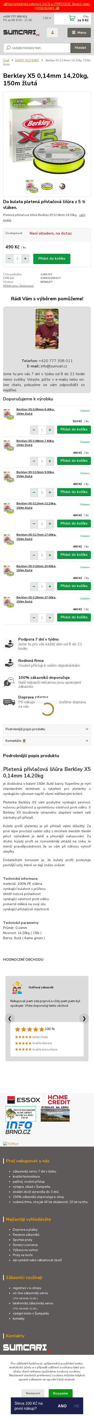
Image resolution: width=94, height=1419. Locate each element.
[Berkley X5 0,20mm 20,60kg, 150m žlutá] (8, 571)
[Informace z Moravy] (18, 1127)
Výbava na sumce (25, 1250)
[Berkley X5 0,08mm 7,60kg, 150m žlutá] (8, 445)
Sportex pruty (22, 1240)
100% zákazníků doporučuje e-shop (38, 1197)
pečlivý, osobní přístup (29, 1182)
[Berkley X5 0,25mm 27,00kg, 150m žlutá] (8, 602)
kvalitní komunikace (26, 1176)
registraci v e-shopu (27, 1288)
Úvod (6, 60)
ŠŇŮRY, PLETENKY (27, 60)
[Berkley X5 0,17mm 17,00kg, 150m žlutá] (8, 539)
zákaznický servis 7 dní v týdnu (34, 1171)
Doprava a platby (25, 1230)
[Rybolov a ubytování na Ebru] (55, 1113)
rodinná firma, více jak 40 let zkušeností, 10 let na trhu (50, 1202)
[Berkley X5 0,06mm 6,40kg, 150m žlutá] (8, 414)
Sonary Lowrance (25, 1245)
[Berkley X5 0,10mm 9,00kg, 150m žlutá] (8, 477)
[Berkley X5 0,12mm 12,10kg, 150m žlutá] (8, 508)
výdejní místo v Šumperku (31, 1313)
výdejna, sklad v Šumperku (31, 1187)
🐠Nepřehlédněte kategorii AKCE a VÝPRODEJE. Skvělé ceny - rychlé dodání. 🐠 (47, 6)
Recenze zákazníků (26, 1235)
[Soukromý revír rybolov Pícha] (20, 1113)
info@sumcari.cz (53, 366)
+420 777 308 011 (15, 16)
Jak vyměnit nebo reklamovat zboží (37, 1260)
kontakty (19, 1318)
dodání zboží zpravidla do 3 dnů (36, 1192)
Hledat (80, 47)
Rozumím (60, 1393)
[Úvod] (21, 33)
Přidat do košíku (51, 258)
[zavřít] (88, 5)
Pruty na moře (23, 1255)
